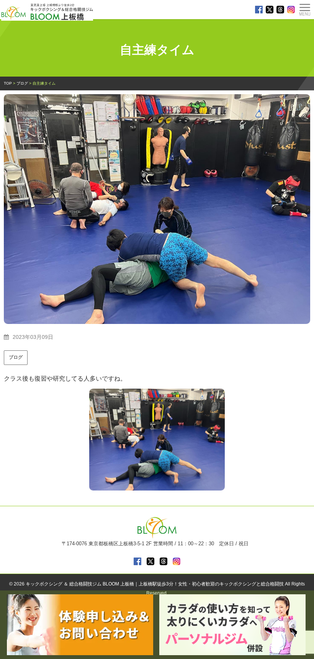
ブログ (16, 357)
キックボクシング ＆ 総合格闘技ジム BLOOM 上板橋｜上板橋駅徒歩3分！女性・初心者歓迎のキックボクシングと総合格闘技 (155, 584)
